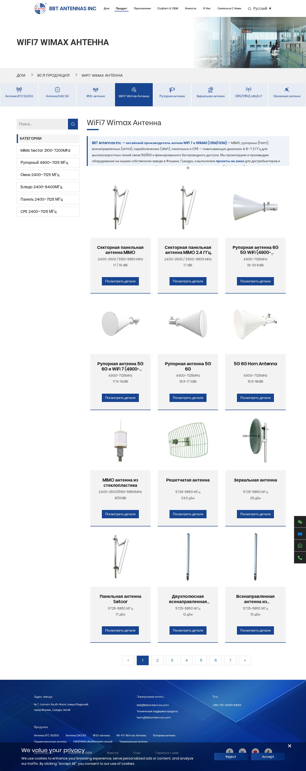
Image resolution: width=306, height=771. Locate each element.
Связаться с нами (229, 8)
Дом (106, 8)
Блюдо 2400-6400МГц (41, 187)
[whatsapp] (300, 546)
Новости (190, 8)
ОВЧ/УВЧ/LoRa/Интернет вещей (92, 742)
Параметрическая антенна (50, 742)
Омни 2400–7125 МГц (40, 174)
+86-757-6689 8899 (227, 705)
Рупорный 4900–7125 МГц (44, 162)
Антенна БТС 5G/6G (46, 735)
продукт (121, 8)
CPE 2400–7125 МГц (38, 211)
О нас (207, 8)
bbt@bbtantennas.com (153, 705)
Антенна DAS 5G (76, 735)
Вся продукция (53, 75)
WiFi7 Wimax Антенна (102, 75)
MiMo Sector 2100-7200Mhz (46, 150)
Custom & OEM (167, 8)
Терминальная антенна (133, 742)
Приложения (142, 8)
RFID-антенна (101, 735)
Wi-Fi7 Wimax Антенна (131, 735)
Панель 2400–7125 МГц (42, 199)
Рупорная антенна (164, 735)
